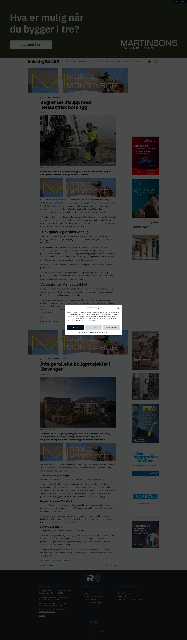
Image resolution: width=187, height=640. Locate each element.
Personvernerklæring (96, 332)
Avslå (93, 327)
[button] (119, 308)
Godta (75, 327)
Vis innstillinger (111, 327)
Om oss (106, 332)
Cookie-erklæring (84, 332)
